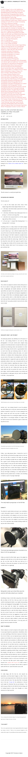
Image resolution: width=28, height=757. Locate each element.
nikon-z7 (14, 71)
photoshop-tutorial (21, 86)
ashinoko (3, 11)
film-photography (15, 31)
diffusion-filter (8, 26)
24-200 (2, 9)
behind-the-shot (20, 11)
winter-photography (6, 106)
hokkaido (8, 35)
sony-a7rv (14, 97)
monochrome (4, 66)
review (2, 91)
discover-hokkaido (17, 26)
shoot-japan (4, 93)
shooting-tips (17, 93)
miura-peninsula (15, 65)
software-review (10, 96)
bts (14, 15)
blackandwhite (4, 15)
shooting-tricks (5, 94)
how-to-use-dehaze (6, 45)
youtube (13, 106)
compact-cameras (19, 25)
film (20, 29)
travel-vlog (12, 102)
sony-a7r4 (19, 96)
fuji (19, 32)
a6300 (18, 9)
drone (2, 29)
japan (15, 48)
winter (25, 105)
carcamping (22, 22)
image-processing (5, 46)
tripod (16, 102)
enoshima (10, 29)
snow (14, 94)
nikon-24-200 (4, 71)
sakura (6, 91)
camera (24, 15)
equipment (15, 29)
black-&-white (10, 12)
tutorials (21, 102)
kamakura (3, 49)
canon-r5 (10, 22)
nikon (25, 69)
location (25, 62)
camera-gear (14, 20)
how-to (23, 35)
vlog (22, 105)
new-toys (14, 68)
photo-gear (4, 77)
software (3, 96)
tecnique (5, 99)
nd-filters (9, 68)
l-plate (8, 49)
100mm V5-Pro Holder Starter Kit (15, 163)
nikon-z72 (19, 71)
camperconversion (22, 20)
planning (3, 88)
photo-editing (13, 76)
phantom (9, 74)
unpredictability (10, 103)
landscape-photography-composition (10, 52)
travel (2, 100)
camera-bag (13, 17)
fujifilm (22, 32)
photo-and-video (5, 76)
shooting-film (10, 93)
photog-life (16, 79)
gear (10, 34)
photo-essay (20, 76)
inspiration (3, 48)
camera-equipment (5, 20)
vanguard (7, 105)
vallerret (3, 105)
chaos (2, 23)
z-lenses (18, 106)
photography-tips (5, 85)
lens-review (4, 62)
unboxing (3, 103)
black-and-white (19, 12)
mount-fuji (3, 68)
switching (19, 97)
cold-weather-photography (8, 25)
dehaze (3, 26)
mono (20, 65)
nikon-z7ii (3, 72)
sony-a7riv (9, 97)
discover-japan (4, 28)
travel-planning (5, 102)
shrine (10, 94)
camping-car (4, 22)
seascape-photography (19, 91)
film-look (23, 29)
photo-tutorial (18, 77)
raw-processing (20, 89)
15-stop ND (11, 682)
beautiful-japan (12, 11)
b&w (7, 11)
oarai (19, 72)
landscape (3, 51)
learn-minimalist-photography (8, 60)
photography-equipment (7, 80)
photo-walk (10, 79)
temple (9, 99)
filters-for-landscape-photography (9, 32)
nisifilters (15, 72)
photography (22, 79)
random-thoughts (11, 89)
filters (21, 31)
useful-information (19, 103)
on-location (4, 74)
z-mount (23, 106)
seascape (10, 91)
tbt (2, 99)
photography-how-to (16, 82)
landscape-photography (12, 51)
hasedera (3, 35)
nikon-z (10, 71)
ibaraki (17, 45)
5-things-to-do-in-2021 (11, 9)
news (18, 68)
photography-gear (18, 80)
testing (13, 99)
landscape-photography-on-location (10, 54)
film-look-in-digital (6, 31)
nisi (12, 72)
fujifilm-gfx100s (5, 34)
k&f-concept (20, 48)
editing (6, 29)
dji (23, 28)
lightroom (10, 62)
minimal (3, 65)
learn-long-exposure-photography (10, 59)
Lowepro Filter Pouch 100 (13, 662)
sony (15, 96)
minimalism (8, 65)
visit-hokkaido (17, 105)
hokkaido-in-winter (16, 35)
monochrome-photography (14, 66)
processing (21, 88)
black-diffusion (20, 14)
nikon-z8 (8, 72)
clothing (15, 23)
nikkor (21, 68)
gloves (19, 34)
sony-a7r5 (3, 97)
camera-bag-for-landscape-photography (11, 18)
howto (13, 45)
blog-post (10, 15)
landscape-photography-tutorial (9, 57)
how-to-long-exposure (7, 40)
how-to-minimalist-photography (9, 42)
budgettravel (18, 15)
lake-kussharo (18, 49)
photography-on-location (20, 83)
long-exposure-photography (16, 63)
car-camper (16, 22)
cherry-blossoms (8, 23)
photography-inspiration (7, 83)
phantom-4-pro (16, 74)
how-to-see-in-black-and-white (9, 43)
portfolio (8, 88)
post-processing (14, 88)
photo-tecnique (11, 77)
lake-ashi (12, 49)
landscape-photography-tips (8, 55)
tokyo (25, 99)
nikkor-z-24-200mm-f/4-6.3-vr (16, 69)
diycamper (20, 28)
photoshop (13, 86)
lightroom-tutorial (17, 62)
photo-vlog (4, 79)
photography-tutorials (16, 85)
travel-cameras (8, 100)
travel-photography (17, 100)
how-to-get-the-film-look (14, 37)
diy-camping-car (13, 28)
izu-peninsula (10, 48)
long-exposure (5, 63)
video (12, 105)
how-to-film (4, 37)
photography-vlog (5, 86)
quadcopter (4, 89)
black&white (4, 12)
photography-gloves (6, 82)
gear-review (15, 34)
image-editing (22, 45)
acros (21, 9)
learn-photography (21, 60)
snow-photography (20, 94)
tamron (24, 97)
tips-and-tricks (20, 99)
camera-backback (5, 17)
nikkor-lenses (4, 69)
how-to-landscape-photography (9, 39)
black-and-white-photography (8, 14)
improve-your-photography (17, 46)
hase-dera (24, 34)
